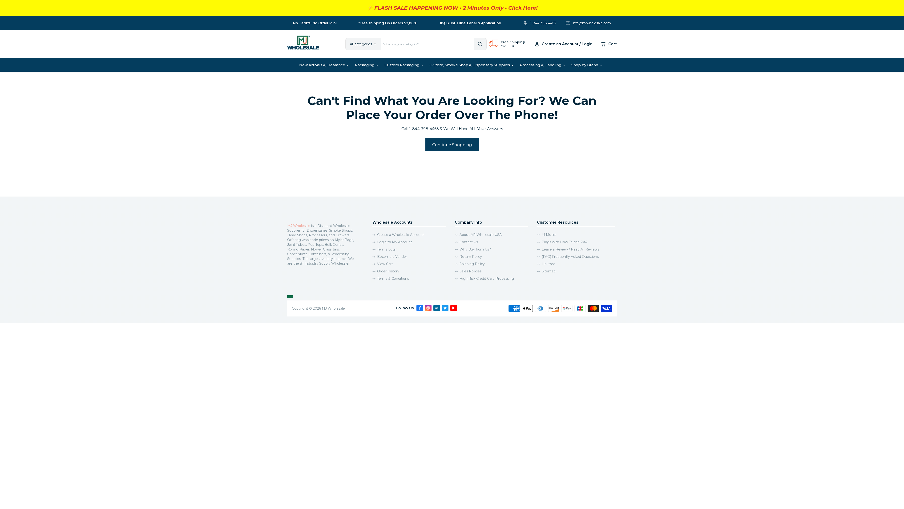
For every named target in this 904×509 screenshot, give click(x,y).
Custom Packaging (402, 65)
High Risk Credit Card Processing (487, 278)
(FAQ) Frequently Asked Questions (570, 256)
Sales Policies (470, 271)
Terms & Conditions (393, 278)
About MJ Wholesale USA (481, 235)
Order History (388, 271)
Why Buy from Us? (475, 249)
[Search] (480, 44)
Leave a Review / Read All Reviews (570, 249)
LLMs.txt (549, 235)
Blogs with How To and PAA (565, 242)
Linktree (548, 264)
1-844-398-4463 (543, 23)
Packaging (365, 65)
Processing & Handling (541, 65)
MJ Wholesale (298, 226)
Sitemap (549, 271)
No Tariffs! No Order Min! (315, 23)
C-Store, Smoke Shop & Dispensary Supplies (470, 65)
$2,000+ (508, 46)
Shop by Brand (585, 65)
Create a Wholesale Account (400, 235)
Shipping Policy (472, 264)
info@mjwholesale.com (592, 23)
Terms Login (387, 249)
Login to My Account (394, 242)
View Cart (385, 264)
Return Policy (471, 256)
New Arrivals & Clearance (322, 65)
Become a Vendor (392, 256)
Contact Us (469, 242)
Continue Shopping (452, 144)
